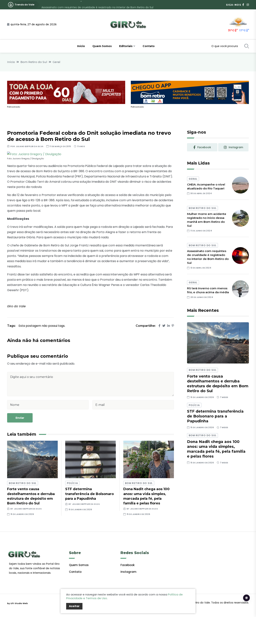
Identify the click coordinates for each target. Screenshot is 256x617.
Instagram (128, 572)
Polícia (72, 483)
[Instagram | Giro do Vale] (248, 5)
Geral (56, 62)
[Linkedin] (168, 326)
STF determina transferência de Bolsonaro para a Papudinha (89, 493)
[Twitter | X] (163, 326)
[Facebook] (159, 326)
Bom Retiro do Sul (33, 62)
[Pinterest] (173, 326)
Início (81, 46)
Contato (149, 46)
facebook (204, 147)
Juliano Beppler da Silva (29, 146)
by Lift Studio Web (17, 603)
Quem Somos (102, 46)
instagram (236, 147)
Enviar (20, 418)
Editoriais (125, 46)
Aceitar (74, 606)
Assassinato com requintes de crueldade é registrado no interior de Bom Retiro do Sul (97, 5)
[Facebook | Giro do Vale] (243, 5)
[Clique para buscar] (246, 46)
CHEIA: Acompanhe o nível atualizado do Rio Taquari (206, 186)
